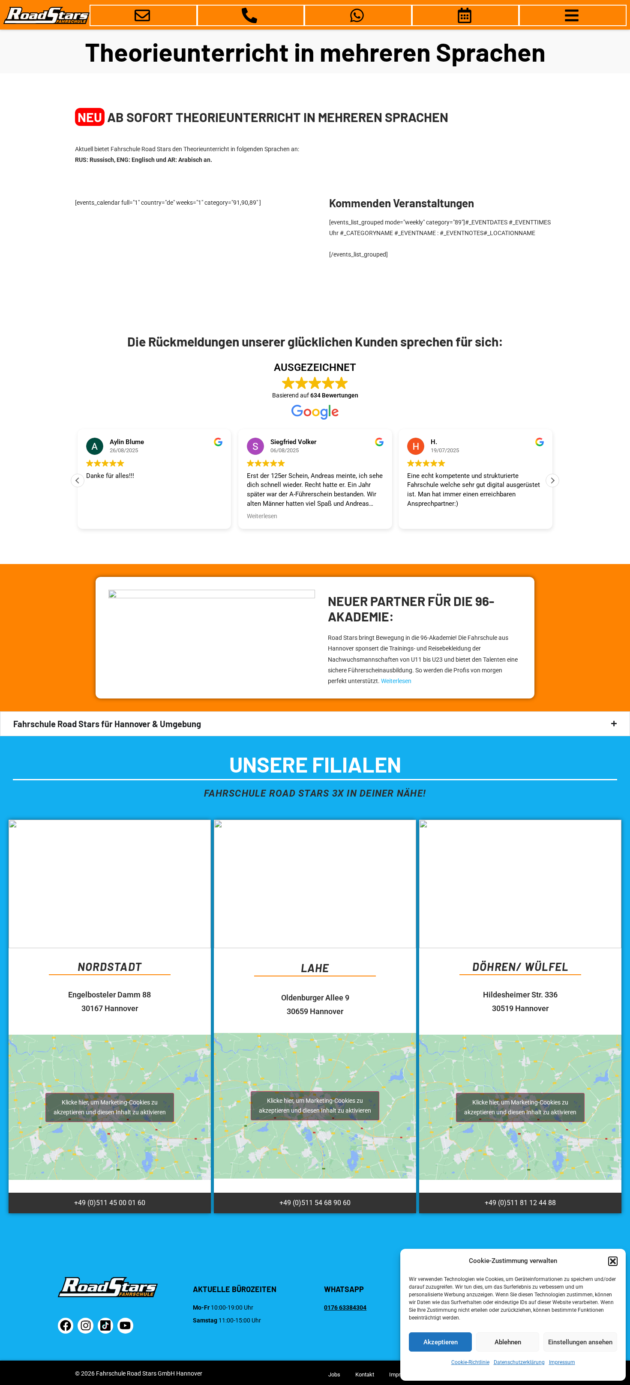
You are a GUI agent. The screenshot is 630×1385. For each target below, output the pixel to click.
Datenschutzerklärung (519, 1362)
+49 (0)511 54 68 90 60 (315, 1203)
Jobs (334, 1374)
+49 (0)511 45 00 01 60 (109, 1203)
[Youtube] (125, 1325)
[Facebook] (65, 1325)
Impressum (562, 1362)
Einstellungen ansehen (580, 1342)
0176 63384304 (345, 1307)
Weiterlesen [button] (262, 516)
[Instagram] (85, 1325)
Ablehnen (508, 1342)
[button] (613, 1261)
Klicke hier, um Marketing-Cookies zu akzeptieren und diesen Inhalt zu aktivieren (110, 1107)
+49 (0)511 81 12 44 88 (520, 1203)
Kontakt (364, 1374)
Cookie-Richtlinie (470, 1362)
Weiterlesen (396, 681)
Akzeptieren (440, 1342)
